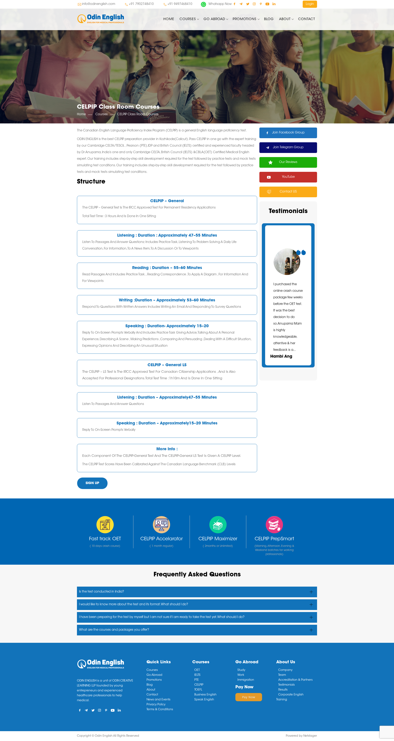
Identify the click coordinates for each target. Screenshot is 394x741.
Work (240, 675)
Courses (188, 19)
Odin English (103, 736)
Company (285, 670)
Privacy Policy (156, 704)
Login (310, 4)
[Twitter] (247, 4)
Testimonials (286, 685)
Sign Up (92, 483)
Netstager (310, 736)
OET (197, 670)
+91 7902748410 (141, 4)
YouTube (288, 177)
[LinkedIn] (274, 4)
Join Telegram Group (288, 147)
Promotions (245, 19)
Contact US (288, 191)
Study (241, 670)
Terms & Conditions (160, 709)
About (285, 19)
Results (282, 690)
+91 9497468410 (179, 4)
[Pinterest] (260, 4)
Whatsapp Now (220, 4)
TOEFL (198, 690)
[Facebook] (234, 4)
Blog (269, 19)
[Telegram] (241, 4)
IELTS (197, 675)
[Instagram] (254, 4)
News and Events (158, 699)
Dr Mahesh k (285, 350)
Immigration (245, 680)
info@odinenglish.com (98, 4)
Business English (205, 694)
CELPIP (198, 685)
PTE (196, 680)
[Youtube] (267, 4)
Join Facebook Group (288, 132)
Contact (306, 19)
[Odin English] (114, 18)
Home (168, 19)
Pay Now (248, 697)
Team (282, 675)
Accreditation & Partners (295, 680)
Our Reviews (288, 162)
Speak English (204, 699)
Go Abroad (214, 19)
